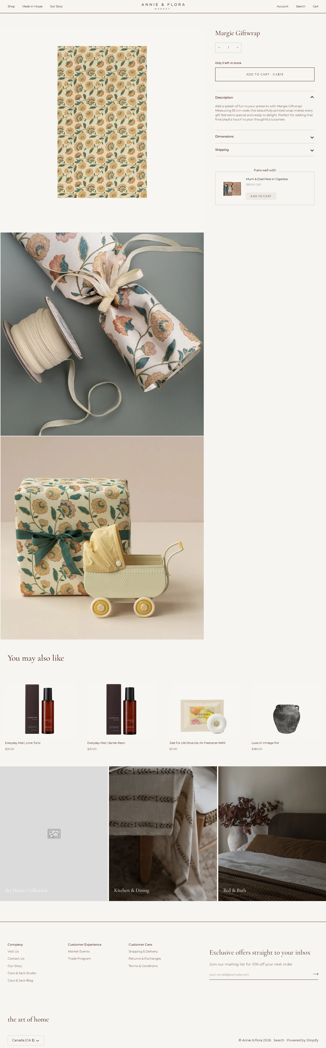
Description (224, 97)
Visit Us (13, 951)
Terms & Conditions (143, 966)
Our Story (15, 966)
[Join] (314, 974)
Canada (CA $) (23, 1040)
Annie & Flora (252, 1040)
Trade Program (79, 958)
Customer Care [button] (140, 944)
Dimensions (224, 136)
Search (279, 1040)
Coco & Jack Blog (20, 980)
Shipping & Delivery (143, 951)
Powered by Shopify (302, 1040)
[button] (13, 6)
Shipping (222, 150)
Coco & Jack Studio (22, 973)
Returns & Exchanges (145, 958)
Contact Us (16, 958)
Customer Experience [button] (84, 944)
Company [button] (15, 944)
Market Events (79, 951)
